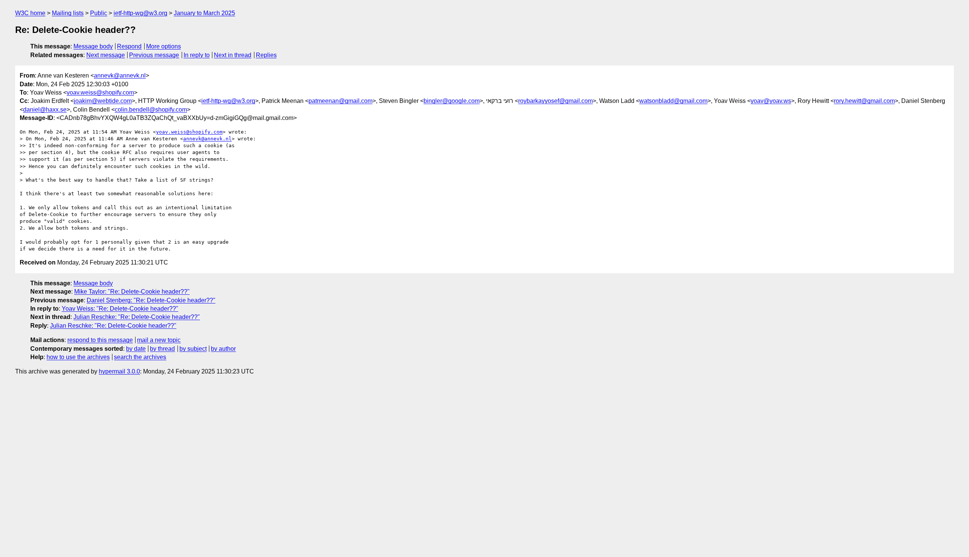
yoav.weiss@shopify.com (100, 92)
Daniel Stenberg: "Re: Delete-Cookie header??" (151, 300)
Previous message (154, 55)
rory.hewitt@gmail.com (864, 101)
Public (98, 13)
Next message (105, 55)
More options (163, 46)
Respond (129, 46)
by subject (193, 348)
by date (136, 348)
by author (223, 348)
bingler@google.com (452, 101)
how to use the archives (78, 357)
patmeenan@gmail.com (340, 101)
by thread (162, 348)
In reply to (197, 55)
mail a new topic (159, 340)
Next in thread (232, 55)
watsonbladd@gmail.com (673, 101)
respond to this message (100, 340)
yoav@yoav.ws (771, 101)
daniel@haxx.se (45, 109)
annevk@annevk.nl (120, 75)
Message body (93, 46)
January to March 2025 (204, 13)
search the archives (140, 357)
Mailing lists (68, 13)
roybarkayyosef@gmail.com (555, 101)
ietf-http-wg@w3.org (140, 13)
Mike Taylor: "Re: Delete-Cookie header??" (132, 291)
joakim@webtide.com (103, 101)
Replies (266, 55)
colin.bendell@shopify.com (151, 109)
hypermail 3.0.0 (119, 371)
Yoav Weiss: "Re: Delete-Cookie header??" (120, 308)
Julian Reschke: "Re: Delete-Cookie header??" (136, 317)
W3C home (30, 13)
